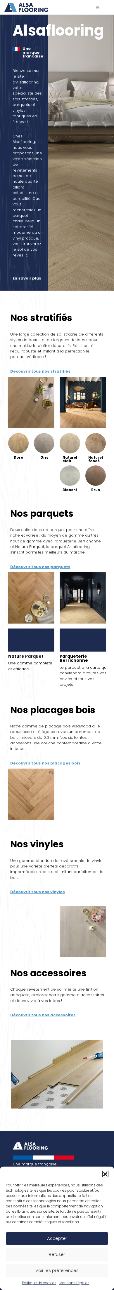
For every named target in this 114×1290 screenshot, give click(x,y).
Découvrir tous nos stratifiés (40, 371)
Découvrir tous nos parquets (40, 567)
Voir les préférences (57, 1270)
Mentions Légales (74, 1282)
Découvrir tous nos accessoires (43, 1015)
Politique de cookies (39, 1282)
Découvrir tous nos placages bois (45, 763)
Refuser (57, 1254)
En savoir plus (27, 278)
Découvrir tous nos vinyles (37, 892)
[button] (105, 1174)
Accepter (57, 1238)
